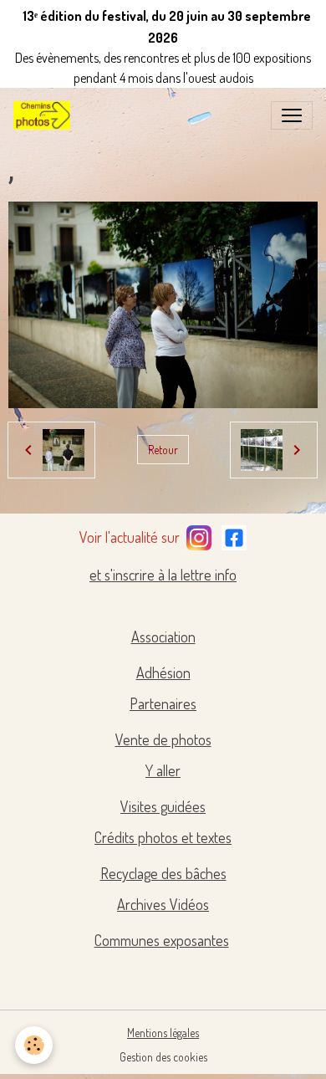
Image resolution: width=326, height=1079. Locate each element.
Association (163, 636)
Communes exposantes (161, 940)
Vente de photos (163, 739)
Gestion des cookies (163, 1057)
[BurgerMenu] (292, 115)
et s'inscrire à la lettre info (163, 574)
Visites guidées (163, 806)
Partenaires (163, 703)
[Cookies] (34, 1045)
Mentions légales (163, 1032)
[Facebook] (234, 535)
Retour (163, 449)
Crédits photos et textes (163, 837)
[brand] (45, 115)
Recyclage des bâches (163, 873)
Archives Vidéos (163, 904)
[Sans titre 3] (198, 535)
